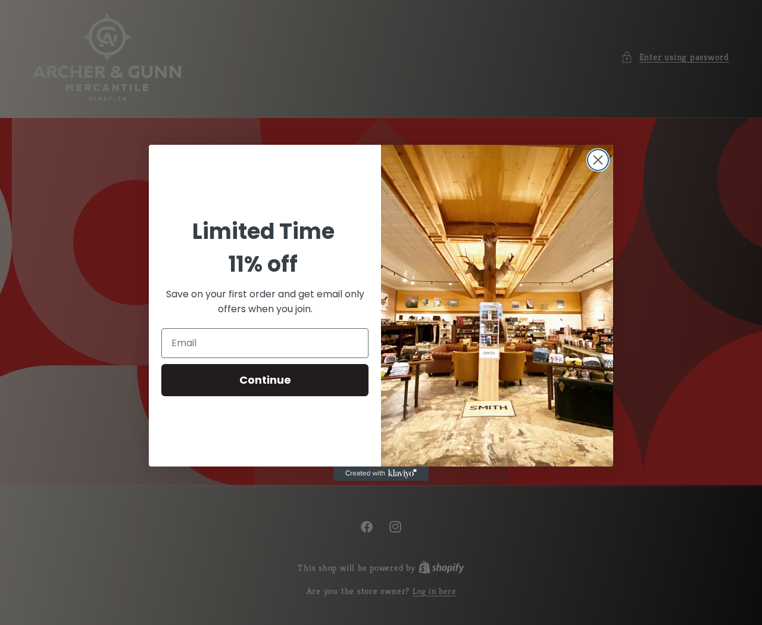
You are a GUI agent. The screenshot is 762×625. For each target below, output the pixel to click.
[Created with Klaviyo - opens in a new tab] (381, 474)
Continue (265, 379)
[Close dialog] (598, 160)
